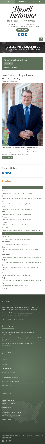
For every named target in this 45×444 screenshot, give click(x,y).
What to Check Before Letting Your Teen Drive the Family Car (22, 280)
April (3, 212)
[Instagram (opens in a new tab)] (26, 34)
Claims (22, 2)
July (3, 196)
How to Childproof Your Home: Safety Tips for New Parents (21, 230)
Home (3, 319)
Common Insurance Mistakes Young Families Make (19, 204)
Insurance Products (8, 373)
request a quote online (25, 313)
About (9, 319)
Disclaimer (29, 435)
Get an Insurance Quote (10, 377)
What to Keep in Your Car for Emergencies (16, 239)
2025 (4, 234)
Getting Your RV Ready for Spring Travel (15, 286)
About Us (5, 360)
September (6, 254)
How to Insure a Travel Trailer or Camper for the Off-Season (22, 257)
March (4, 217)
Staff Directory (7, 386)
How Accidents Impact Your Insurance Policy (17, 76)
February (5, 222)
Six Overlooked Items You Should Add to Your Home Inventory (22, 262)
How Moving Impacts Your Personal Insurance (17, 209)
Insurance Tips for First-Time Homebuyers (16, 275)
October (5, 247)
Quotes (7, 2)
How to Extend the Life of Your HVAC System (17, 219)
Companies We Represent (10, 381)
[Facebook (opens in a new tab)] (19, 34)
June (3, 201)
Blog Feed (7, 181)
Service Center (7, 368)
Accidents (37, 2)
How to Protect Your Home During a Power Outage (19, 193)
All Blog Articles (11, 67)
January (5, 227)
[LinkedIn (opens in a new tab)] (22, 34)
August (4, 191)
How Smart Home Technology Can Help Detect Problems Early (22, 198)
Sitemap (21, 319)
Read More (7, 158)
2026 (4, 188)
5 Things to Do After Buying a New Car (15, 244)
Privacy (21, 435)
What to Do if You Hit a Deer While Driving (16, 225)
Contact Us (5, 364)
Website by (6, 437)
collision (7, 64)
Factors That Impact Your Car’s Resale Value (17, 214)
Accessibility (38, 435)
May (3, 206)
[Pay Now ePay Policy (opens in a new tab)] (22, 30)
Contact (15, 319)
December (5, 236)
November (6, 242)
